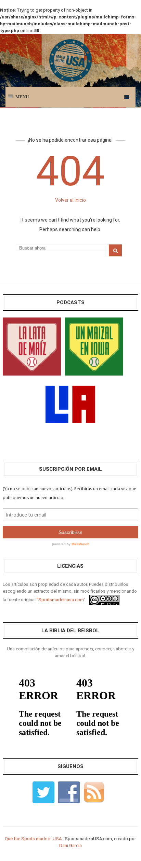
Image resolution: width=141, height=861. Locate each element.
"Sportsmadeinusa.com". (61, 599)
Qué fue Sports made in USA (33, 838)
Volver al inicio (70, 200)
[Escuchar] (32, 346)
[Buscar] (115, 250)
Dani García (70, 845)
